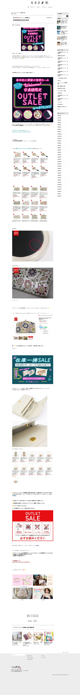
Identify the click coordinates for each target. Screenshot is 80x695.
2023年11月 (60, 186)
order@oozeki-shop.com (18, 671)
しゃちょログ (60, 102)
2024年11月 (60, 163)
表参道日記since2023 (61, 55)
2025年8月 (59, 143)
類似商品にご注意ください (62, 106)
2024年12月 (60, 161)
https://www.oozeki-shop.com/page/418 (20, 562)
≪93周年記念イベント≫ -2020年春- (63, 72)
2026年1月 (59, 131)
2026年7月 (59, 117)
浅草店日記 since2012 (61, 88)
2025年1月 (59, 159)
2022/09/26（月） (49, 17)
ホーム (14, 654)
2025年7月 (59, 145)
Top (12, 12)
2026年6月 (59, 120)
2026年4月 (59, 124)
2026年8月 (59, 115)
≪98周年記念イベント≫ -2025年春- (63, 65)
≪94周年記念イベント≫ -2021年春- (63, 75)
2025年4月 (59, 152)
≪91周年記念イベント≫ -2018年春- (63, 99)
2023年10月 (60, 189)
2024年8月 (59, 170)
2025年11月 (60, 136)
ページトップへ (66, 652)
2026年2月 (59, 129)
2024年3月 (59, 182)
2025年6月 (59, 147)
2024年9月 (59, 168)
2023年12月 (60, 184)
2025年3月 (59, 154)
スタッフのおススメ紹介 (62, 90)
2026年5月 (59, 122)
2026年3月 (59, 127)
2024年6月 (59, 175)
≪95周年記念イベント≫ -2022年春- (63, 53)
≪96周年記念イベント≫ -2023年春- (63, 58)
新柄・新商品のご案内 (61, 86)
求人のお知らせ (60, 104)
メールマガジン (44, 657)
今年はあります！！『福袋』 (38, 642)
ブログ (15, 13)
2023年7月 (59, 193)
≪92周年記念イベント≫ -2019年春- (63, 96)
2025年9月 (59, 140)
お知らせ (59, 80)
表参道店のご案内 (29, 659)
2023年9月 (59, 191)
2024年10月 (60, 166)
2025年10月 (60, 138)
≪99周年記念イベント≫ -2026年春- (63, 69)
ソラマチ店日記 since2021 (62, 78)
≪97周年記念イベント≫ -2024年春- (63, 62)
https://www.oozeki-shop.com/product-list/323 (21, 131)
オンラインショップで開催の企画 (19, 12)
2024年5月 (59, 177)
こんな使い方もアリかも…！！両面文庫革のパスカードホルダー (27, 643)
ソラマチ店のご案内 (30, 657)
